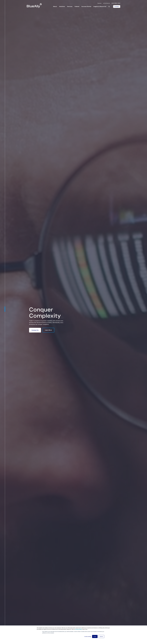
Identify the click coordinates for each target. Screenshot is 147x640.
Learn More (48, 330)
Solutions (62, 6)
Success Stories (86, 6)
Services (69, 6)
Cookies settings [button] (87, 636)
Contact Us (35, 330)
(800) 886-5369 (116, 3)
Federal (77, 6)
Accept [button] (94, 636)
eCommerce (106, 3)
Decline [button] (101, 636)
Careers (99, 3)
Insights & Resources (99, 6)
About (55, 6)
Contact (116, 6)
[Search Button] (109, 6)
